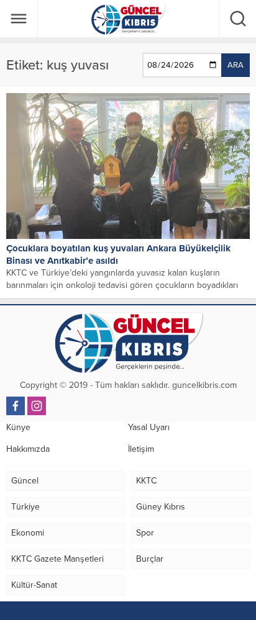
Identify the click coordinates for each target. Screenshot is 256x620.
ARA (235, 65)
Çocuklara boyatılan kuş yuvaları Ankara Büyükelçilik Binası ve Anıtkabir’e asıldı (118, 254)
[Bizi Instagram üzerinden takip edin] (36, 406)
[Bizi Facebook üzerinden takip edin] (15, 406)
